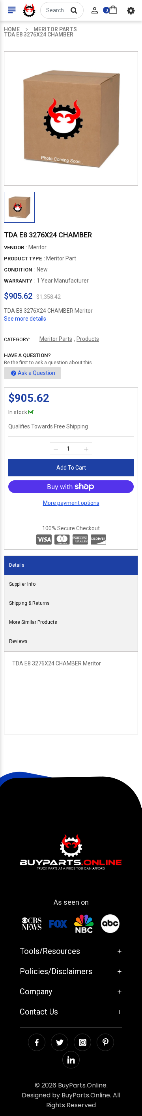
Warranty (18, 281)
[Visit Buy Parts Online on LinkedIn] (71, 1059)
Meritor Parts (55, 339)
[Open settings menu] (131, 10)
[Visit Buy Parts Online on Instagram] (82, 1042)
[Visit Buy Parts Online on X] (59, 1042)
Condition (18, 270)
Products (88, 339)
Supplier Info (22, 584)
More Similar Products (33, 622)
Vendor (14, 247)
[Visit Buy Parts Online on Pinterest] (105, 1042)
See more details (25, 318)
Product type (23, 259)
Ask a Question (36, 373)
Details (16, 565)
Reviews (18, 641)
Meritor (37, 247)
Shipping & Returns (29, 603)
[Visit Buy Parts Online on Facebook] (36, 1042)
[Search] (73, 10)
